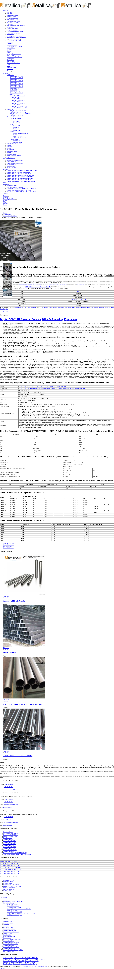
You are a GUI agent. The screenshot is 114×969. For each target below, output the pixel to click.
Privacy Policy (32, 966)
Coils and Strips (11, 48)
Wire (8, 70)
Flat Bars (9, 52)
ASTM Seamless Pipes (46, 307)
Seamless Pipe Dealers (58, 307)
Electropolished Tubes (12, 18)
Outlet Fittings (10, 34)
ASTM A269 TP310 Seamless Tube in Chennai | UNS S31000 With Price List (24, 959)
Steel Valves (10, 42)
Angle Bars (10, 43)
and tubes (30, 284)
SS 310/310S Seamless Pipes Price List (10, 869)
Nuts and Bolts (11, 61)
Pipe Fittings (10, 27)
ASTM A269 (80, 284)
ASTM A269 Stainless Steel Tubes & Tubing (18, 756)
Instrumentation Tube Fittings (14, 57)
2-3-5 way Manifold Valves (14, 40)
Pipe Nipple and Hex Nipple (14, 36)
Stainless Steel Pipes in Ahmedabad (15, 601)
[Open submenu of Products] (8, 196)
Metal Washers (10, 58)
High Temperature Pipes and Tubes (16, 25)
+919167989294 (8, 787)
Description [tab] (6, 311)
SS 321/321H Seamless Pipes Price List (10, 867)
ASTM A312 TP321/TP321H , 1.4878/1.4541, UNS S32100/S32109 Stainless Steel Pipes (42, 386)
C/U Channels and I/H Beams (14, 46)
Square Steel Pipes (9, 652)
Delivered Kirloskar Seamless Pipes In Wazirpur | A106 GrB (19, 962)
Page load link (4, 968)
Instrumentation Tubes (12, 15)
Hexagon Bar (10, 55)
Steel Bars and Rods (12, 45)
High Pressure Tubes (12, 19)
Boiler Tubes (10, 24)
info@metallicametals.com (11, 789)
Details (6, 597)
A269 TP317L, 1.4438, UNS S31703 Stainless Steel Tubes (22, 704)
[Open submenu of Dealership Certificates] (16, 199)
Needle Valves (10, 60)
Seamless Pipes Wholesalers (72, 307)
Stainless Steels (32, 307)
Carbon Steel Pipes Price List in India (10, 861)
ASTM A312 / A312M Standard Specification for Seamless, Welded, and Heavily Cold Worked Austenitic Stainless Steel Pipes (52, 388)
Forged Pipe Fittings (12, 30)
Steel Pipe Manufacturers (86, 307)
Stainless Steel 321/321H (20, 307)
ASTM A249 (63, 284)
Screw (8, 66)
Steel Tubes (10, 13)
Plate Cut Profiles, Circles (13, 63)
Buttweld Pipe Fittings (12, 28)
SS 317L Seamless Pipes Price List (9, 873)
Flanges (9, 51)
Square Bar (10, 69)
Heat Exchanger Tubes (13, 22)
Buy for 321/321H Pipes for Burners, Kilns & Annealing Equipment (38, 319)
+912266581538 (8, 784)
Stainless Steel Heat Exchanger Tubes (13, 950)
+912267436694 (8, 799)
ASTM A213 (55, 284)
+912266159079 (8, 817)
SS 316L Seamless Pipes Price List (9, 871)
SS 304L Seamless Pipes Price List (9, 865)
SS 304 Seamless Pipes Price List (9, 863)
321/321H (78, 291)
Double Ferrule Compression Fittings (16, 37)
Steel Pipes (9, 12)
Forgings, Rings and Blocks (14, 54)
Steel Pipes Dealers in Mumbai (102, 307)
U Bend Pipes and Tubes (13, 21)
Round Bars (10, 64)
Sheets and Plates (11, 67)
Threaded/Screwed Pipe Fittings (15, 31)
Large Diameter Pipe (8, 951)
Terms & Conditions (42, 966)
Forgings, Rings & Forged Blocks (12, 939)
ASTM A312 (48, 284)
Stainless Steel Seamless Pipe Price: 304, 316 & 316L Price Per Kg (21, 961)
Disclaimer (25, 966)
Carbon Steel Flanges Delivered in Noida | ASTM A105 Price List (20, 958)
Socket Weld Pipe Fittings (13, 33)
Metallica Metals (7, 807)
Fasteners (9, 49)
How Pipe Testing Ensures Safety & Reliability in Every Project (20, 964)
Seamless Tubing (11, 16)
